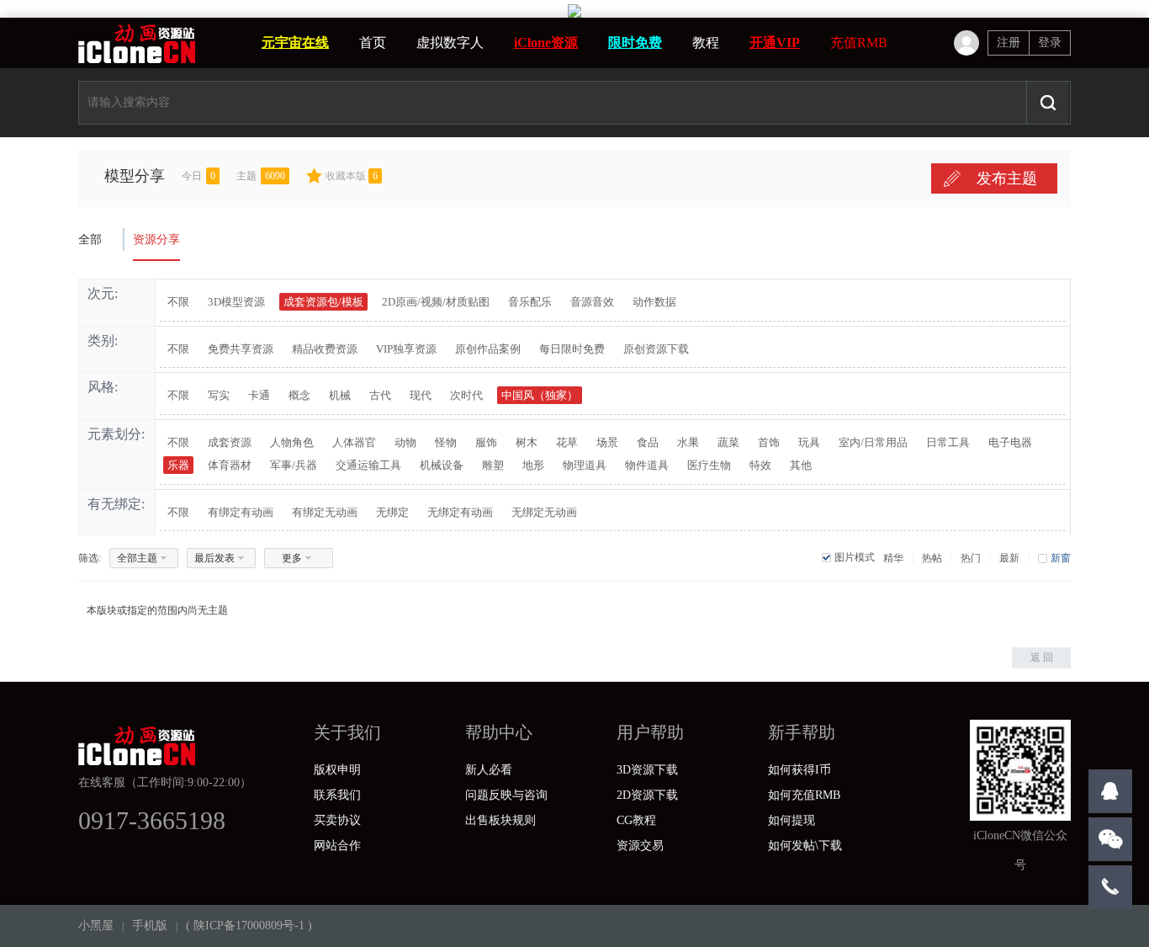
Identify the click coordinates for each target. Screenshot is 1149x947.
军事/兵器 (293, 465)
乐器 (178, 465)
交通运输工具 (368, 465)
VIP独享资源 (406, 349)
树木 (526, 442)
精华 (893, 558)
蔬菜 (728, 442)
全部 (90, 239)
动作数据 (654, 301)
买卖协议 (337, 820)
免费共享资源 (240, 349)
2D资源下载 (647, 795)
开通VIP (774, 42)
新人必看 (488, 769)
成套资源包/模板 (323, 301)
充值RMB (858, 42)
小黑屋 (96, 925)
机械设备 (441, 465)
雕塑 (493, 465)
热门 (971, 558)
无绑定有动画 (460, 512)
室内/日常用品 (873, 442)
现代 (421, 395)
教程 (705, 42)
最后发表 (214, 558)
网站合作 (337, 845)
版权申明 (337, 769)
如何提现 (791, 820)
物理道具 (584, 465)
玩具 (809, 442)
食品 (648, 442)
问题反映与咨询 (506, 795)
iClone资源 (546, 42)
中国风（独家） (539, 395)
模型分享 (134, 176)
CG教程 (636, 820)
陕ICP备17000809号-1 (248, 925)
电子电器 (1010, 442)
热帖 (932, 558)
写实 (219, 395)
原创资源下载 (656, 349)
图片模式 (854, 557)
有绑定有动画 (240, 512)
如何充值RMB (804, 795)
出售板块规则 (500, 820)
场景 (607, 442)
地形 (533, 465)
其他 (801, 465)
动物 (405, 442)
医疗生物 (709, 465)
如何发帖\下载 (805, 845)
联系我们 (337, 795)
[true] (1047, 103)
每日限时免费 (572, 349)
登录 (1050, 42)
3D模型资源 (236, 301)
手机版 (149, 925)
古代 (380, 395)
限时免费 (635, 42)
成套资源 (230, 442)
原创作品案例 (488, 349)
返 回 (1041, 657)
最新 (1009, 558)
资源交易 (640, 845)
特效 (760, 465)
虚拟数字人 (450, 42)
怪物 (446, 442)
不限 (178, 301)
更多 (292, 558)
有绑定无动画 (324, 512)
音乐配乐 (530, 301)
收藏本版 (352, 176)
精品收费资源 (324, 349)
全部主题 (137, 558)
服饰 (486, 442)
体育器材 (230, 465)
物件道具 (647, 465)
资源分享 (156, 239)
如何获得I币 (799, 769)
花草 (567, 442)
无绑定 (392, 512)
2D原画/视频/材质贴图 (436, 301)
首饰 (769, 442)
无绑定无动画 (544, 512)
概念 (299, 395)
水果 (688, 442)
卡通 (259, 395)
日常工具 (948, 442)
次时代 (466, 395)
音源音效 (592, 301)
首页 (372, 42)
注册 (1008, 42)
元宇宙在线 (295, 42)
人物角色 (292, 442)
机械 (340, 395)
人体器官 (354, 442)
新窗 (1061, 558)
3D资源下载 (647, 769)
